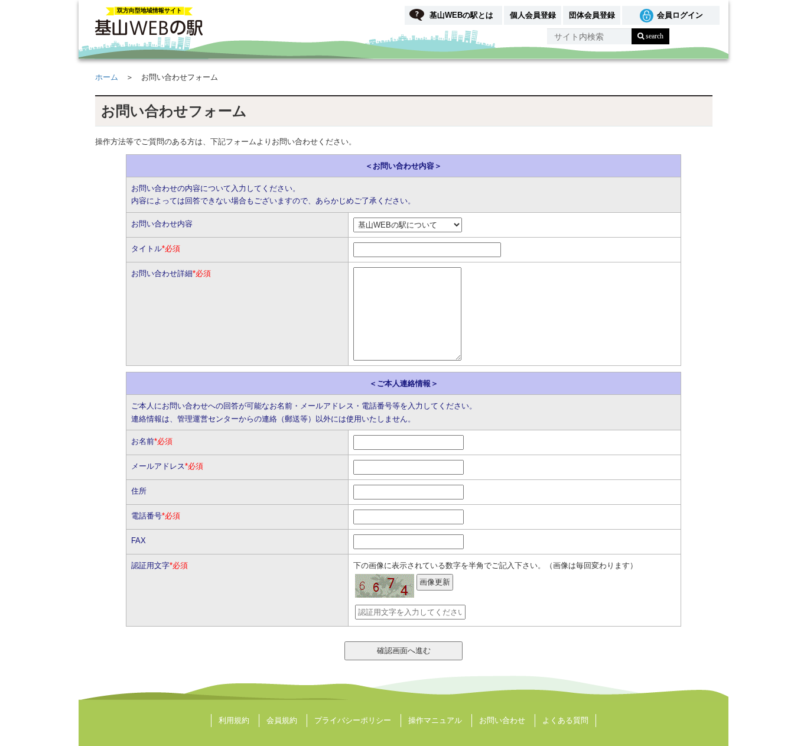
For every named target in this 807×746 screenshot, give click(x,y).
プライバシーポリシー (352, 720)
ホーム (106, 77)
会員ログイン (680, 15)
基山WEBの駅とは (461, 15)
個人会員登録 (533, 15)
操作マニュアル (435, 720)
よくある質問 (565, 720)
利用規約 (234, 720)
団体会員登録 (592, 15)
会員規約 (281, 720)
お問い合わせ (502, 720)
